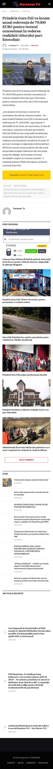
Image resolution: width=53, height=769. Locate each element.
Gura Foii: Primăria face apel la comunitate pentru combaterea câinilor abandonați (25, 338)
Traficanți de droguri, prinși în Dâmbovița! (31, 480)
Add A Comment (26, 460)
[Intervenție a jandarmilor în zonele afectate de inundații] (7, 495)
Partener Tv (14, 45)
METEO (21, 763)
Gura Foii (7, 186)
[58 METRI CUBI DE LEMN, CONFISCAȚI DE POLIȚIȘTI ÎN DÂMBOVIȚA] (7, 507)
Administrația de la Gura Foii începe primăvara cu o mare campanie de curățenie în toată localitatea (26, 448)
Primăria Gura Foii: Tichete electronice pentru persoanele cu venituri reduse (23, 301)
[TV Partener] (26, 4)
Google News (38, 175)
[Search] (49, 4)
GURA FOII (34, 45)
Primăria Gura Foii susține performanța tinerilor (24, 375)
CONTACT (11, 763)
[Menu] (4, 4)
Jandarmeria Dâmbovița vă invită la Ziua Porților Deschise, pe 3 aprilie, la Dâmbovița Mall (31, 534)
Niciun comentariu (11, 49)
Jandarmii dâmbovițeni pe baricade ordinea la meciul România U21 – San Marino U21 (28, 727)
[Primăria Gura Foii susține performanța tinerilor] (26, 358)
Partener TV (23, 175)
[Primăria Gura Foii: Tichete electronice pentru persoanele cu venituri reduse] (26, 282)
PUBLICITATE (43, 763)
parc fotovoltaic (20, 186)
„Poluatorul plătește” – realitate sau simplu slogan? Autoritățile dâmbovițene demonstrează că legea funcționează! (31, 566)
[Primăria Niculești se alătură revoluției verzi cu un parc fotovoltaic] (26, 392)
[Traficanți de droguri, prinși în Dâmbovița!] (7, 482)
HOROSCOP (30, 763)
